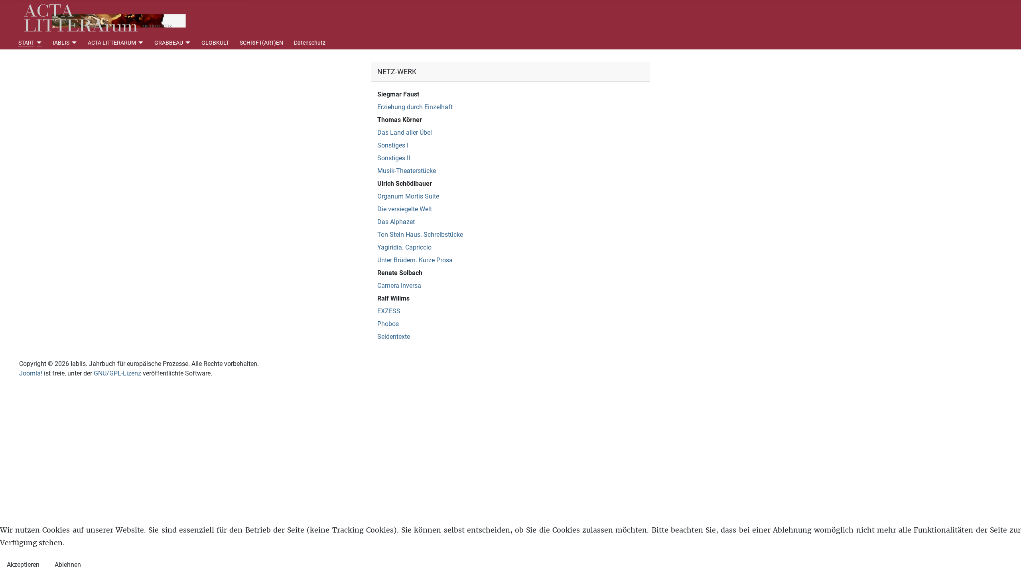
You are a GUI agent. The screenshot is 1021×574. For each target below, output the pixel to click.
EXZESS (388, 311)
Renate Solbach (399, 273)
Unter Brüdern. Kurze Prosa (415, 260)
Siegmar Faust (398, 94)
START (26, 42)
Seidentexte (393, 336)
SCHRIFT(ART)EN (261, 42)
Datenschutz (309, 42)
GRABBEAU (168, 42)
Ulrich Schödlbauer (404, 183)
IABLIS (61, 42)
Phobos (388, 324)
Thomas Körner (399, 120)
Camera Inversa (399, 285)
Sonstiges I (392, 145)
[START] (38, 43)
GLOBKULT (215, 42)
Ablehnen (68, 564)
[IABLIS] (73, 43)
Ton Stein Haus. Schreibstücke (420, 234)
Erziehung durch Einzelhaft (415, 107)
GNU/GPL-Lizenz (117, 373)
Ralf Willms (393, 298)
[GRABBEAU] (187, 43)
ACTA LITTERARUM (112, 42)
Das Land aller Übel (404, 132)
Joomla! (30, 373)
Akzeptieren (23, 564)
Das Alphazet (396, 222)
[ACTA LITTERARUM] (140, 43)
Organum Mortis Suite (408, 196)
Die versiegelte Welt (404, 209)
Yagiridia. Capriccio (404, 247)
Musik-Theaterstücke (406, 171)
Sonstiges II (393, 158)
